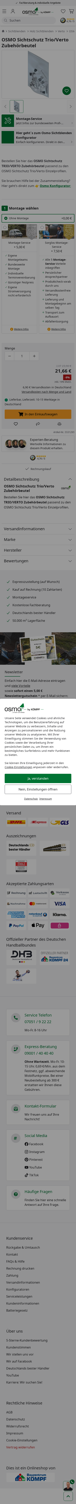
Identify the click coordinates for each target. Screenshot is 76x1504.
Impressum (45, 798)
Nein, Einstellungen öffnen (38, 789)
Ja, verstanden (38, 778)
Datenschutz (31, 798)
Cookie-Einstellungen (18, 767)
